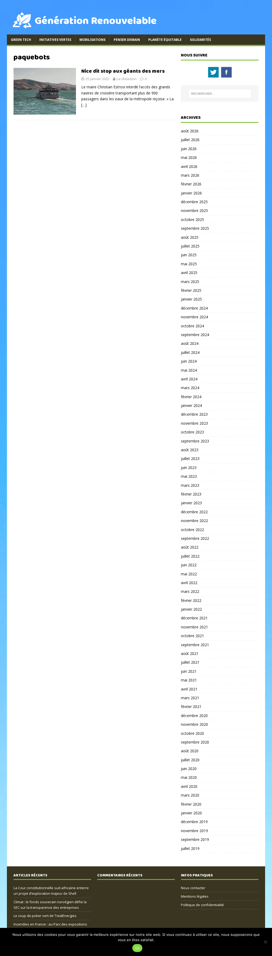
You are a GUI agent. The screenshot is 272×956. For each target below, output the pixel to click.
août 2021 (189, 653)
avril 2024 (189, 378)
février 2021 (191, 706)
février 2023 (191, 494)
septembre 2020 (195, 742)
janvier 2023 (191, 502)
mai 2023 (189, 476)
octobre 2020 (192, 733)
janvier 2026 (191, 192)
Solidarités (200, 39)
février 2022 (191, 600)
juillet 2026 (190, 139)
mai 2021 (189, 680)
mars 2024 (190, 387)
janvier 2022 (191, 609)
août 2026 (189, 130)
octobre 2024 (192, 325)
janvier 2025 (191, 299)
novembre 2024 (194, 316)
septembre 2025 (195, 228)
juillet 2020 (190, 759)
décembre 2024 (194, 308)
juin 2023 (189, 467)
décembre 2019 (194, 821)
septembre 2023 (195, 441)
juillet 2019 (190, 848)
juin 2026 (189, 148)
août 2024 (189, 343)
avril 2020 (189, 786)
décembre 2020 (194, 715)
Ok (137, 948)
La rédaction (127, 78)
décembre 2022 (194, 511)
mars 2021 (190, 697)
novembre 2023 (194, 423)
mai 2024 (189, 370)
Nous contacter (193, 887)
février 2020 (191, 804)
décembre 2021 (194, 617)
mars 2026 (190, 175)
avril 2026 (189, 166)
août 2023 (189, 449)
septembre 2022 (195, 538)
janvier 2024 (191, 405)
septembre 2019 (195, 839)
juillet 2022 (190, 556)
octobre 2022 (192, 529)
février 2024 (191, 396)
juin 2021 (189, 671)
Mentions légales (195, 896)
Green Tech (21, 39)
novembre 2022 (194, 520)
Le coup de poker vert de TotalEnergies (45, 915)
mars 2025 (190, 281)
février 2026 (191, 183)
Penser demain (127, 39)
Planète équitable (165, 39)
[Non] (265, 942)
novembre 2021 (194, 626)
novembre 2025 (194, 210)
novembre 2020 (194, 724)
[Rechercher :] (220, 93)
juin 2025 (189, 254)
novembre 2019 (194, 830)
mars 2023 (190, 485)
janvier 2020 (191, 812)
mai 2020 (189, 777)
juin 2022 (189, 564)
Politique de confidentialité (202, 904)
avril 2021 (189, 689)
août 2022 (189, 547)
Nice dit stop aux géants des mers (123, 71)
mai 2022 (189, 573)
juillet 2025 (190, 246)
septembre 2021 (195, 644)
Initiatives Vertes (55, 39)
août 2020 (189, 750)
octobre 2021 (192, 635)
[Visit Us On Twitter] (213, 75)
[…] (84, 104)
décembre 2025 (194, 201)
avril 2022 (189, 582)
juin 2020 (189, 768)
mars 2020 (190, 795)
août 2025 (189, 237)
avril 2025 (189, 272)
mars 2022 (190, 591)
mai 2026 (189, 157)
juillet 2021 (190, 662)
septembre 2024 (195, 334)
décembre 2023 (194, 414)
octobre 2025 (192, 219)
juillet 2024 (190, 352)
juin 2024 (189, 361)
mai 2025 (189, 263)
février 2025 (191, 290)
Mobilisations (92, 39)
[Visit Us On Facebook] (226, 75)
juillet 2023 (190, 458)
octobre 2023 (192, 431)
